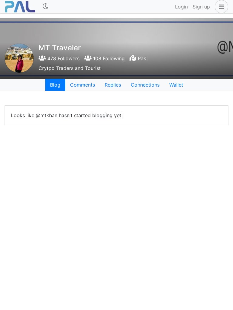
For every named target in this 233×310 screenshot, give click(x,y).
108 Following (108, 58)
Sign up (201, 7)
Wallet (176, 85)
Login (181, 7)
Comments (82, 85)
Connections (145, 85)
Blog (55, 85)
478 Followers (62, 58)
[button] (220, 6)
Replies (113, 85)
